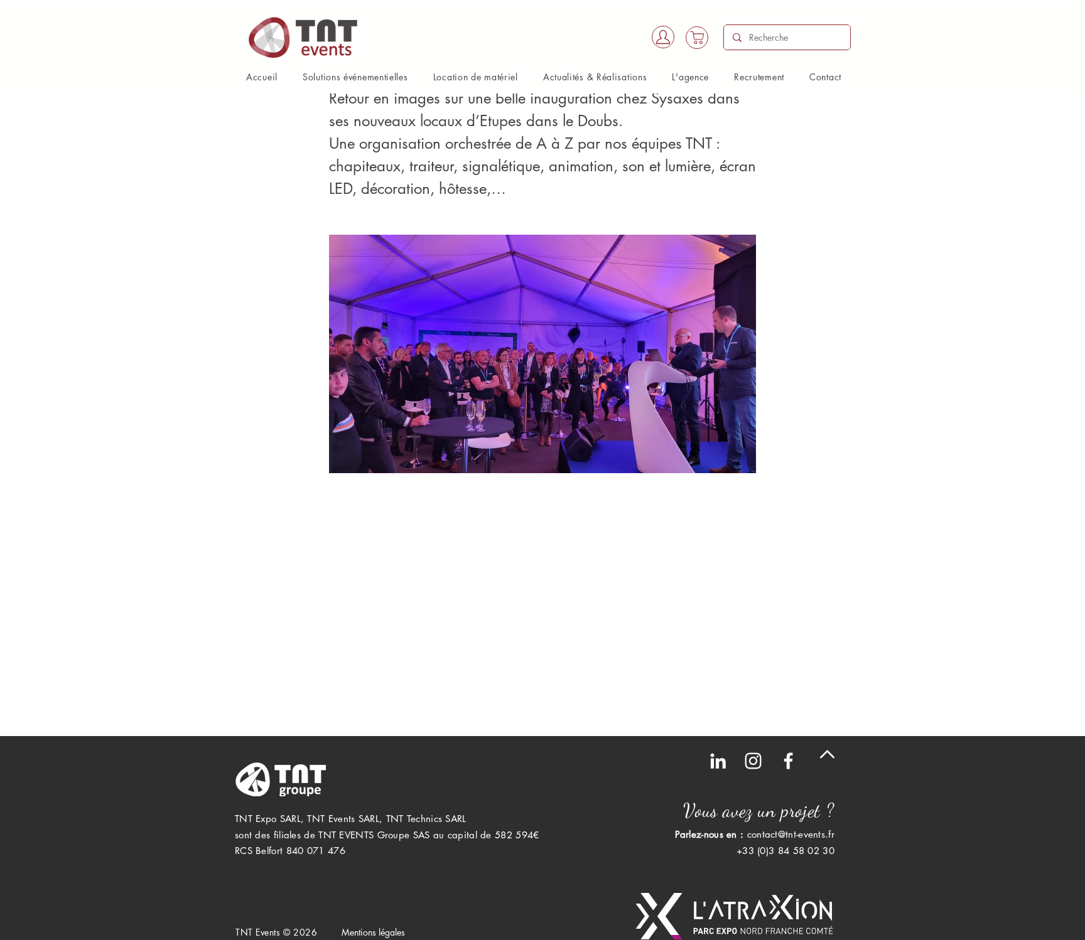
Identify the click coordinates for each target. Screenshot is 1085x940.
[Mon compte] (663, 37)
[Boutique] (697, 37)
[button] (355, 77)
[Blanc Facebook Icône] (788, 761)
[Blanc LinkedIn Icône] (718, 761)
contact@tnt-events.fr (790, 834)
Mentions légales (373, 932)
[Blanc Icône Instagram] (753, 761)
